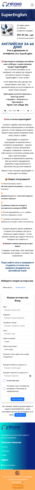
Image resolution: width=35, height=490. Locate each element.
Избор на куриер (9, 338)
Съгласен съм (17, 486)
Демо (5, 455)
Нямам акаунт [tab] (20, 287)
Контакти (6, 451)
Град (5, 330)
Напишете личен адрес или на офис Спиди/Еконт (16, 355)
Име (5, 307)
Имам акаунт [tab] (7, 287)
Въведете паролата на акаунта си (16, 373)
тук (22, 482)
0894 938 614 (8, 469)
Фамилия (7, 315)
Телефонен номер (10, 323)
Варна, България (9, 465)
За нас (5, 447)
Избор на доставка (10, 346)
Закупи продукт (17, 399)
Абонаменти (20, 415)
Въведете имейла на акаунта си (15, 365)
